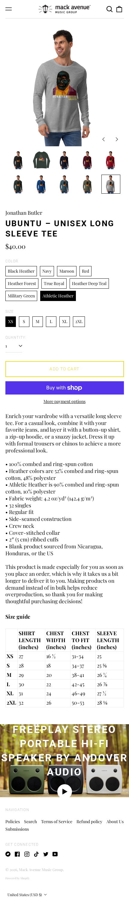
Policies (12, 821)
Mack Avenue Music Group (41, 869)
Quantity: (16, 337)
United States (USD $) (25, 894)
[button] (110, 9)
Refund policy (89, 821)
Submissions (17, 829)
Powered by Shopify (17, 878)
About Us (115, 821)
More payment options (65, 401)
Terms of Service (56, 821)
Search (30, 821)
